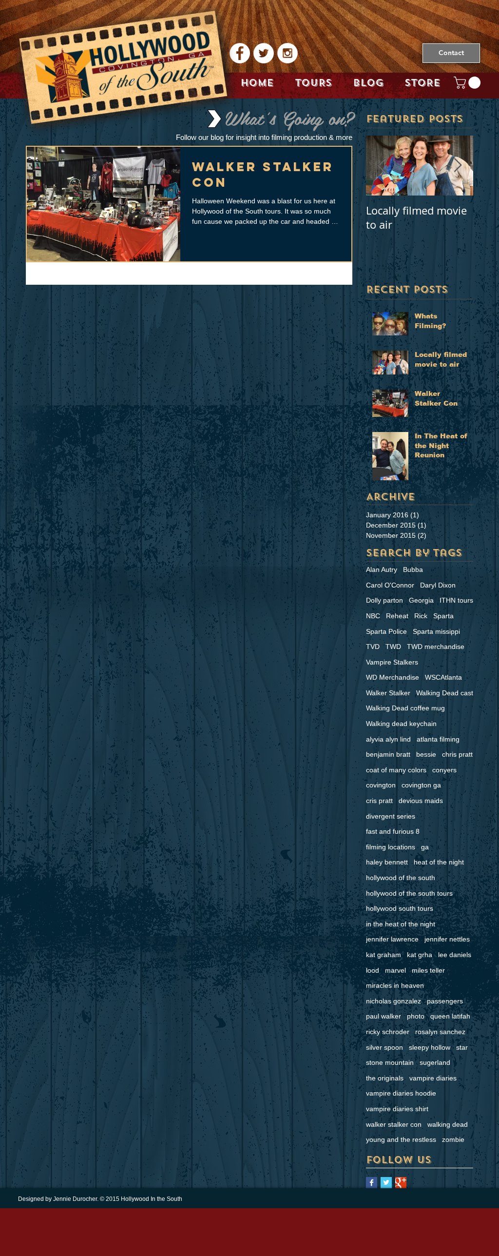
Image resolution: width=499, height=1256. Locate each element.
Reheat (397, 616)
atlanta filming (438, 739)
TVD (373, 646)
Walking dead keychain (401, 723)
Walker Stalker (388, 693)
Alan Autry (381, 569)
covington (381, 785)
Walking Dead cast (444, 693)
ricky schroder (387, 1032)
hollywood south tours (399, 908)
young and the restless (401, 1139)
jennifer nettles (447, 939)
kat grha (419, 955)
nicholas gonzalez (393, 1001)
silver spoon (384, 1047)
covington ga (421, 785)
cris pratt (379, 801)
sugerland (435, 1062)
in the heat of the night (400, 924)
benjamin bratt (388, 754)
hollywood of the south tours (409, 893)
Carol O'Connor (390, 585)
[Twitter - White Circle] (263, 53)
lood (372, 970)
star (462, 1047)
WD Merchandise (392, 677)
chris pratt (457, 754)
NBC (373, 616)
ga (425, 847)
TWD (393, 646)
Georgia (421, 600)
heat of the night (439, 862)
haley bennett (387, 862)
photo (415, 1016)
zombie (453, 1139)
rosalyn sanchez (440, 1032)
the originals (384, 1078)
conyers (444, 770)
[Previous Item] (381, 165)
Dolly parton (384, 600)
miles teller (428, 970)
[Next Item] (457, 165)
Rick (420, 616)
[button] (468, 83)
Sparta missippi (436, 631)
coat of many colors (396, 770)
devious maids (421, 801)
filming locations (390, 847)
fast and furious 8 (393, 831)
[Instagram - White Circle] (287, 53)
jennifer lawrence (392, 939)
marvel (395, 970)
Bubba (413, 569)
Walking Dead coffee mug (405, 708)
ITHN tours (456, 600)
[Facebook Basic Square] (371, 1182)
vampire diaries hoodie (401, 1093)
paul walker (383, 1016)
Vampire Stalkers (392, 662)
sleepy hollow (429, 1047)
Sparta (443, 616)
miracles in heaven (395, 985)
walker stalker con (394, 1124)
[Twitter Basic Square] (386, 1182)
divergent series (390, 816)
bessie (426, 754)
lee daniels (454, 955)
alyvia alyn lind (388, 739)
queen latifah (450, 1016)
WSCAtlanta (443, 677)
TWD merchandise (435, 646)
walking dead (447, 1124)
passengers (445, 1001)
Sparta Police (386, 631)
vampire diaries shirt (397, 1109)
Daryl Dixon (438, 585)
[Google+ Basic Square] (400, 1182)
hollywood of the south (400, 878)
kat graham (383, 955)
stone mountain (390, 1062)
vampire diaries (433, 1078)
